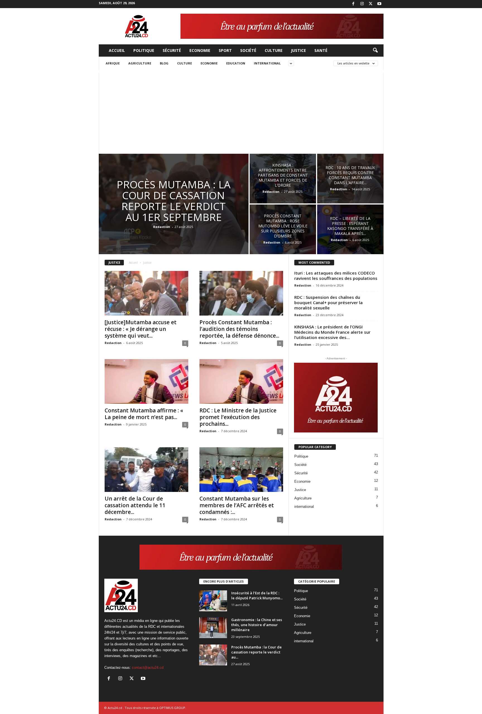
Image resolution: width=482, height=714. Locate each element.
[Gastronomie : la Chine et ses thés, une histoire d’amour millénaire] (213, 627)
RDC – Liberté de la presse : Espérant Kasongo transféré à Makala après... (350, 226)
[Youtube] (379, 4)
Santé (320, 50)
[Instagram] (362, 4)
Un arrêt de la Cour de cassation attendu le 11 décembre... (135, 505)
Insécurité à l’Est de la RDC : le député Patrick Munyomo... (257, 595)
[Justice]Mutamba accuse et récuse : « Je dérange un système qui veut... (141, 329)
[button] (375, 50)
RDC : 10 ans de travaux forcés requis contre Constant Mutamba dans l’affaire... (350, 175)
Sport (225, 50)
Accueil (117, 50)
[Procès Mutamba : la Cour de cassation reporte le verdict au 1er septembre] (213, 655)
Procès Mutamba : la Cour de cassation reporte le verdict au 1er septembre (173, 200)
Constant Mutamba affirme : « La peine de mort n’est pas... (144, 414)
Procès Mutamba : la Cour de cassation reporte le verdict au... (256, 652)
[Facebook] (353, 4)
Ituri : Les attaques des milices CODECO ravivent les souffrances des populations (335, 275)
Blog (164, 63)
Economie (199, 50)
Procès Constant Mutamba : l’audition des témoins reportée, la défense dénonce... (239, 329)
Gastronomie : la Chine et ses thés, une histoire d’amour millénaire (256, 624)
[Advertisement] (241, 112)
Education (235, 63)
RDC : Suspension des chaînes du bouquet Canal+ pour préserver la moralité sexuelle (328, 302)
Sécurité (172, 50)
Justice (298, 50)
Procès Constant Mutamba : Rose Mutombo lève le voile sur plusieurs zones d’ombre (282, 226)
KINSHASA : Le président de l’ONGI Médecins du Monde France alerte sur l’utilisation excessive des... (332, 332)
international (267, 63)
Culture (274, 50)
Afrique (113, 63)
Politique (143, 50)
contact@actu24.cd (147, 667)
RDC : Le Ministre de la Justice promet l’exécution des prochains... (237, 417)
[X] (370, 4)
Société (248, 50)
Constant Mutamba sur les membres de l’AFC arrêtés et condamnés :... (236, 505)
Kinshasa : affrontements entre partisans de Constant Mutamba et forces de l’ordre (283, 175)
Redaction (161, 227)
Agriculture (139, 63)
